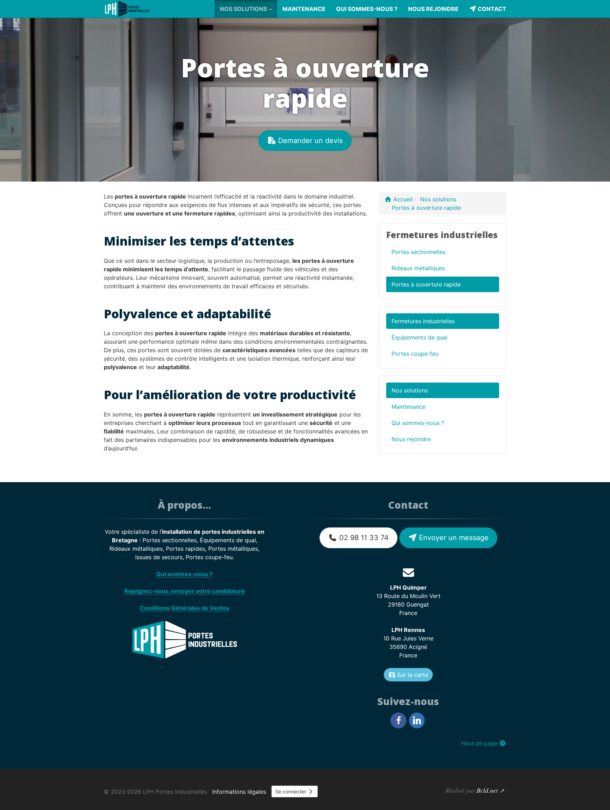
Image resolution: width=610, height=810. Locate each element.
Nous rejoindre (433, 8)
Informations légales (239, 791)
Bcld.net (487, 790)
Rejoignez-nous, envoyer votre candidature (184, 591)
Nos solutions (409, 390)
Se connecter (291, 791)
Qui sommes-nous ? (366, 8)
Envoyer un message (453, 537)
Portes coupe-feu (414, 353)
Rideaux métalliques (418, 268)
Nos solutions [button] (244, 8)
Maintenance (303, 8)
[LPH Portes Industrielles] (127, 9)
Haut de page (480, 743)
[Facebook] (398, 720)
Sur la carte (411, 674)
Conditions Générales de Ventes (184, 607)
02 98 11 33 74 (363, 537)
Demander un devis (309, 140)
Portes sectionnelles (418, 251)
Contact (491, 8)
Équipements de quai (419, 337)
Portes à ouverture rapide (426, 284)
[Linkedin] (417, 720)
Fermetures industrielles (423, 321)
